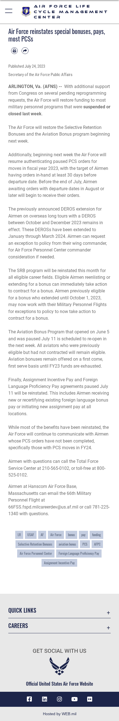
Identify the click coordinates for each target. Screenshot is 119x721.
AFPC (97, 544)
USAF (30, 534)
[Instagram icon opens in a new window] (59, 699)
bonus (71, 534)
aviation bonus (67, 544)
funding (96, 534)
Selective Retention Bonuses (35, 544)
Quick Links (22, 610)
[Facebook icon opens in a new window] (29, 699)
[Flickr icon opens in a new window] (90, 699)
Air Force (55, 534)
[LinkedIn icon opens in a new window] (44, 699)
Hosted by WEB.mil (59, 714)
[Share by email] (25, 50)
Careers (18, 626)
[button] (9, 12)
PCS (84, 544)
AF (42, 534)
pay (83, 534)
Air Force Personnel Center (36, 553)
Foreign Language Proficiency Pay (79, 553)
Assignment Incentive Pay (59, 562)
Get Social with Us (59, 651)
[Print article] (14, 50)
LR (19, 534)
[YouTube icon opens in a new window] (74, 699)
